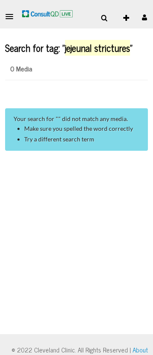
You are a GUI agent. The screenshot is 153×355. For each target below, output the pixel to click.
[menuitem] (104, 18)
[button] (12, 17)
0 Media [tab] (21, 68)
